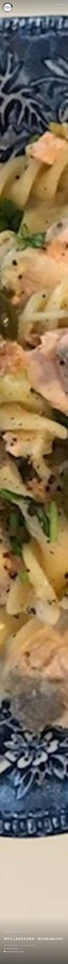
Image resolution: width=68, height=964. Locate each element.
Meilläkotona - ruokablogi (33, 938)
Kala (17, 951)
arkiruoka (10, 951)
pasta (21, 951)
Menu (61, 4)
